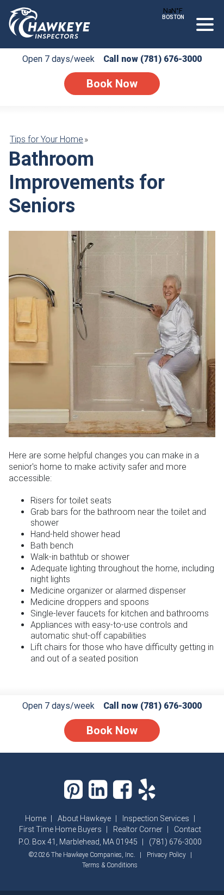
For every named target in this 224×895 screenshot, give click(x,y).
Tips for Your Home (46, 139)
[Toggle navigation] (205, 24)
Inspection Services (155, 818)
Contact (187, 829)
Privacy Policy (166, 855)
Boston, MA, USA (172, 10)
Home (35, 818)
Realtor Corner (138, 829)
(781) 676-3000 (171, 59)
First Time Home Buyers (60, 829)
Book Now (112, 83)
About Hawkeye (84, 818)
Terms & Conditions (110, 865)
